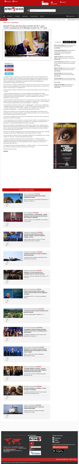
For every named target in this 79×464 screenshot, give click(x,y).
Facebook (8, 1)
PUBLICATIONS (34, 16)
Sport (73, 42)
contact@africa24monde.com (11, 448)
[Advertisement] (23, 156)
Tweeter (10, 73)
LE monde (17, 16)
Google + (9, 70)
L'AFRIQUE (9, 16)
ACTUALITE (45, 4)
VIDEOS (42, 16)
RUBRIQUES (25, 16)
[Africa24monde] (15, 9)
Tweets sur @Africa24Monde (59, 163)
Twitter (16, 1)
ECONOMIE (54, 4)
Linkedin (57, 442)
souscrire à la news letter (61, 447)
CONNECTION (71, 16)
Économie (66, 42)
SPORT (63, 2)
